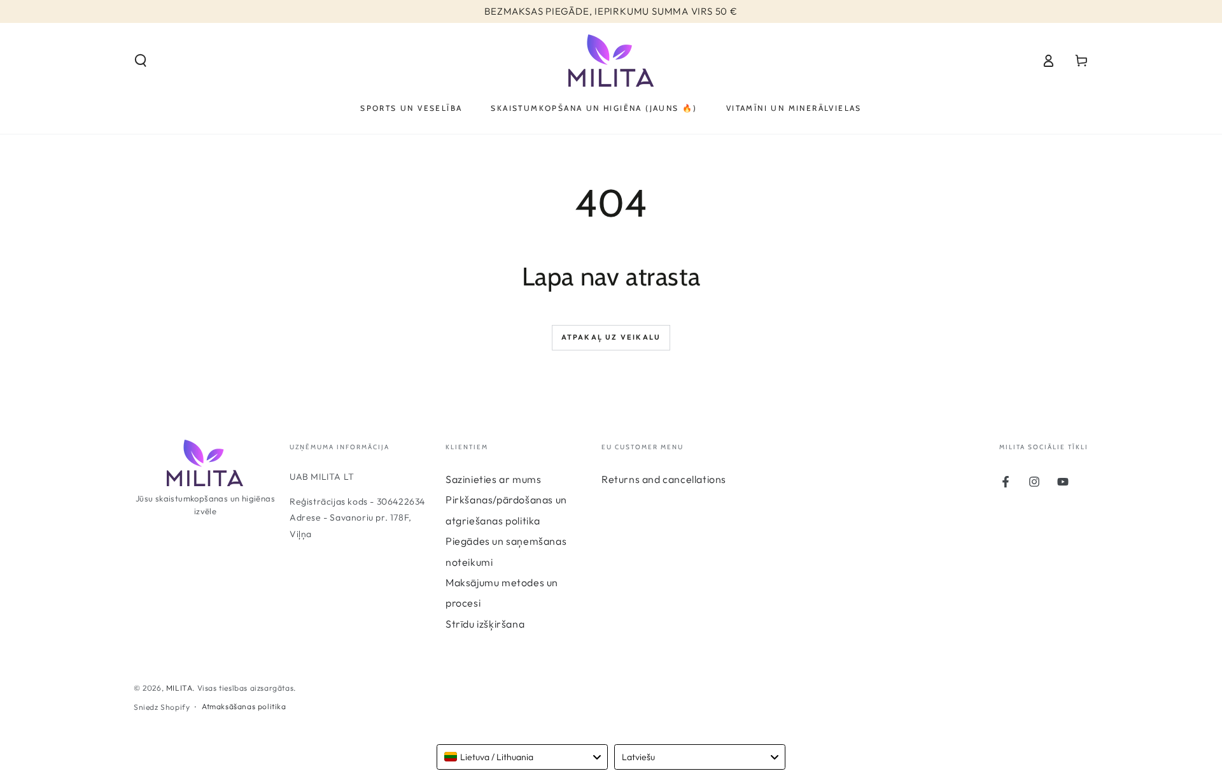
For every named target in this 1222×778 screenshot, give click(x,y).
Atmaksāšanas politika (244, 706)
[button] (140, 61)
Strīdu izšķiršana (485, 623)
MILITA (179, 688)
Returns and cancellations (663, 479)
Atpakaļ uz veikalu (611, 337)
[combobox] (522, 757)
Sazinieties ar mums (493, 479)
